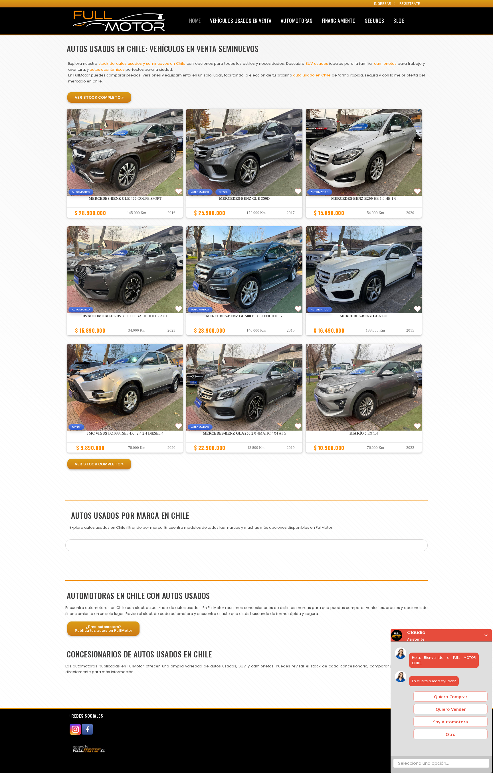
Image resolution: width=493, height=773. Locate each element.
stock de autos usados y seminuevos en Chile (141, 63)
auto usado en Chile (312, 75)
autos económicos (107, 69)
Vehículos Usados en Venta (241, 20)
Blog (399, 20)
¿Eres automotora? (103, 628)
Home (195, 20)
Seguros (374, 20)
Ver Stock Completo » (99, 97)
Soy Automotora (450, 721)
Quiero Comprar (450, 696)
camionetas (385, 63)
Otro (451, 734)
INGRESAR (382, 3)
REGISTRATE (409, 3)
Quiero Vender (451, 709)
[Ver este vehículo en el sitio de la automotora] (90, 748)
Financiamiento (339, 20)
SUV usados (317, 63)
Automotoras (297, 20)
